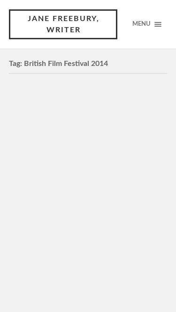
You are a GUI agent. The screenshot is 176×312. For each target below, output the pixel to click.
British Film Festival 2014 (77, 97)
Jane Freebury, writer (63, 24)
